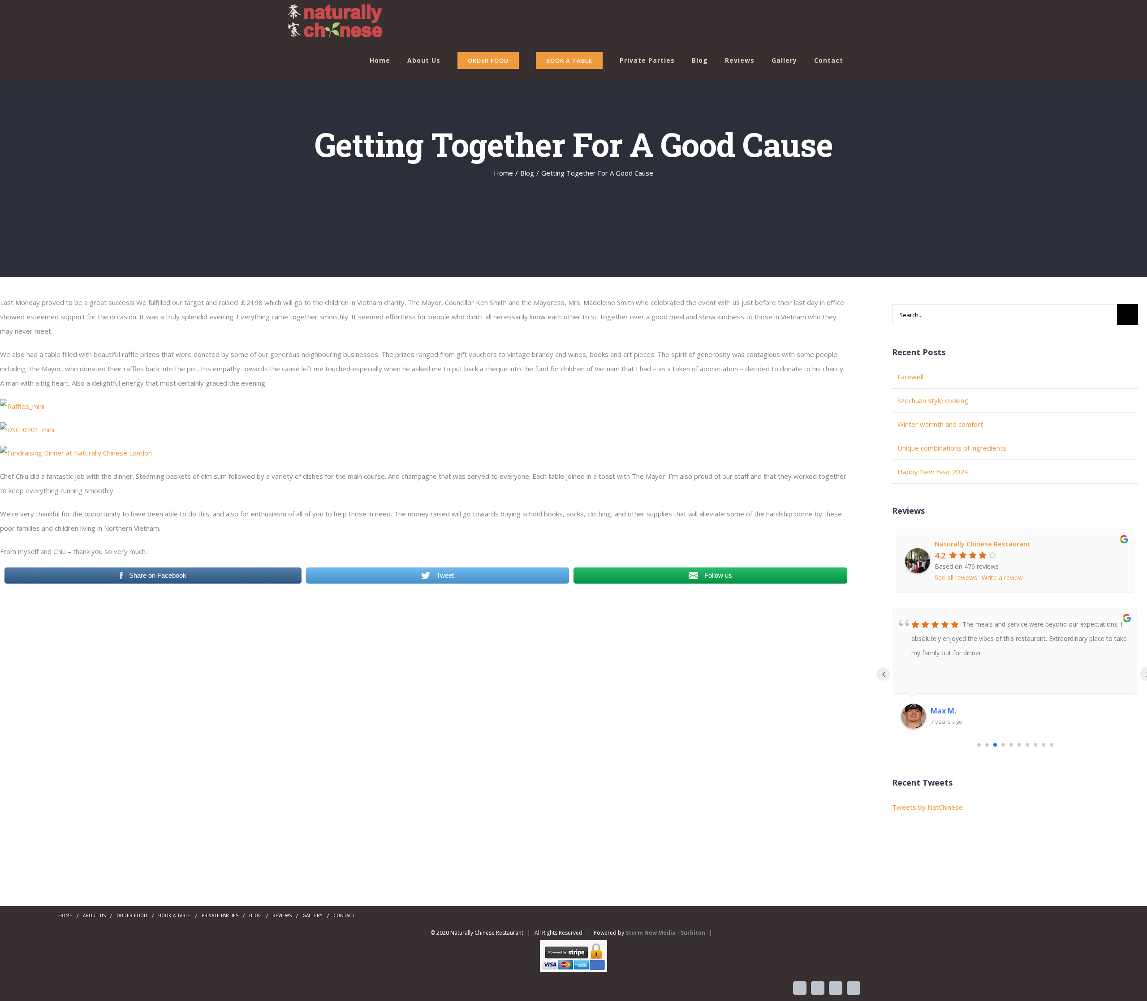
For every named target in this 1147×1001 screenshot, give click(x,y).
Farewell (910, 376)
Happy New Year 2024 (932, 471)
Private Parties (220, 915)
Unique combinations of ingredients (951, 447)
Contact (344, 915)
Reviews (282, 915)
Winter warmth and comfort (940, 424)
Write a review (1002, 577)
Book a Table (174, 915)
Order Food (131, 915)
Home (65, 915)
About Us (94, 915)
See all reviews (956, 577)
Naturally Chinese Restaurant (983, 543)
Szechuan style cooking (932, 400)
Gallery (312, 915)
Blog (255, 915)
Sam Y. (942, 711)
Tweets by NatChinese (927, 807)
